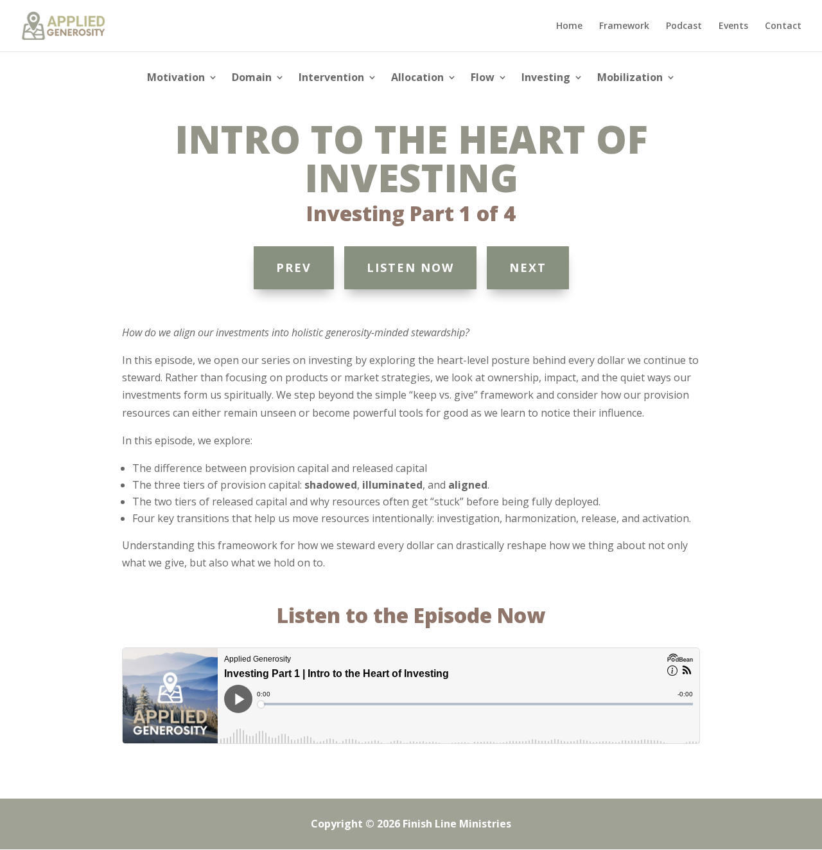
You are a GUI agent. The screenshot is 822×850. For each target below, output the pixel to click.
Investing (545, 78)
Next (528, 267)
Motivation (176, 78)
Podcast (684, 26)
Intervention (331, 78)
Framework (624, 26)
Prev (293, 267)
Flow (482, 78)
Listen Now (410, 267)
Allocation (417, 78)
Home (569, 26)
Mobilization (630, 78)
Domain (252, 78)
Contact (783, 26)
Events (733, 26)
